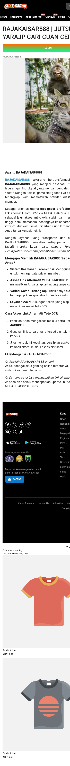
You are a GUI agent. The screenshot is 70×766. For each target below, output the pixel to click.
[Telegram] (21, 424)
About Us (44, 503)
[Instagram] (28, 424)
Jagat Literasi (33, 16)
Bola (62, 452)
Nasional (64, 423)
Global (63, 428)
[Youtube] (8, 431)
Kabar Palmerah (26, 503)
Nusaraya (16, 16)
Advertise (58, 503)
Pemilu (63, 443)
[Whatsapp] (14, 431)
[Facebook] (8, 424)
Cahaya (50, 16)
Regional (64, 438)
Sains (63, 471)
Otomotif (65, 462)
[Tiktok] (21, 431)
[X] (14, 424)
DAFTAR (17, 479)
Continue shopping (12, 550)
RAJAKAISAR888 (12, 56)
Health (63, 476)
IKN (62, 447)
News (63, 419)
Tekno (61, 16)
